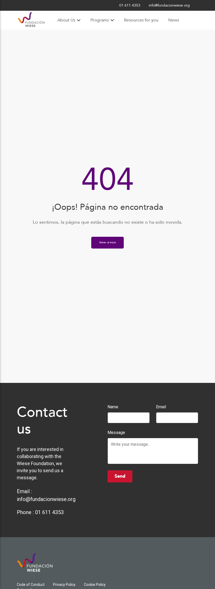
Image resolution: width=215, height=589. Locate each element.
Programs (99, 20)
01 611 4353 (49, 512)
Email (161, 406)
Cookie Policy (95, 584)
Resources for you (141, 20)
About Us (66, 20)
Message (116, 432)
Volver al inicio (107, 242)
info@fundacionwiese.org (46, 499)
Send (120, 476)
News (173, 20)
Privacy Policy (64, 584)
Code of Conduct (31, 584)
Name (113, 406)
